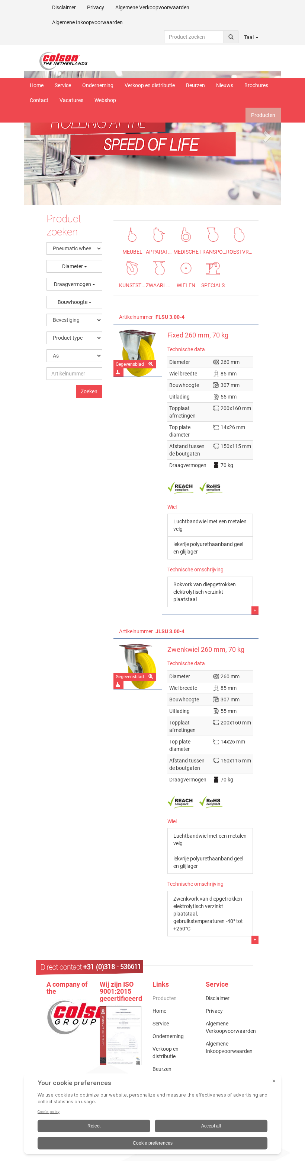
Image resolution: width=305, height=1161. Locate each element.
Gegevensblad (130, 364)
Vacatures (71, 100)
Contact (39, 100)
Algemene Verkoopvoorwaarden (152, 7)
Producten (263, 115)
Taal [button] (249, 37)
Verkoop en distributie (150, 85)
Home (37, 85)
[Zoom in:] (151, 364)
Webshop (105, 100)
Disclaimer (64, 7)
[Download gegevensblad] (118, 372)
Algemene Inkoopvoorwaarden (87, 22)
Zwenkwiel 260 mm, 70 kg (205, 649)
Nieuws (224, 85)
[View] (121, 1035)
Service (63, 85)
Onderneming (97, 85)
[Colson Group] (85, 1017)
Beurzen (195, 85)
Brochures (256, 85)
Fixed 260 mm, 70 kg (197, 335)
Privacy (95, 7)
